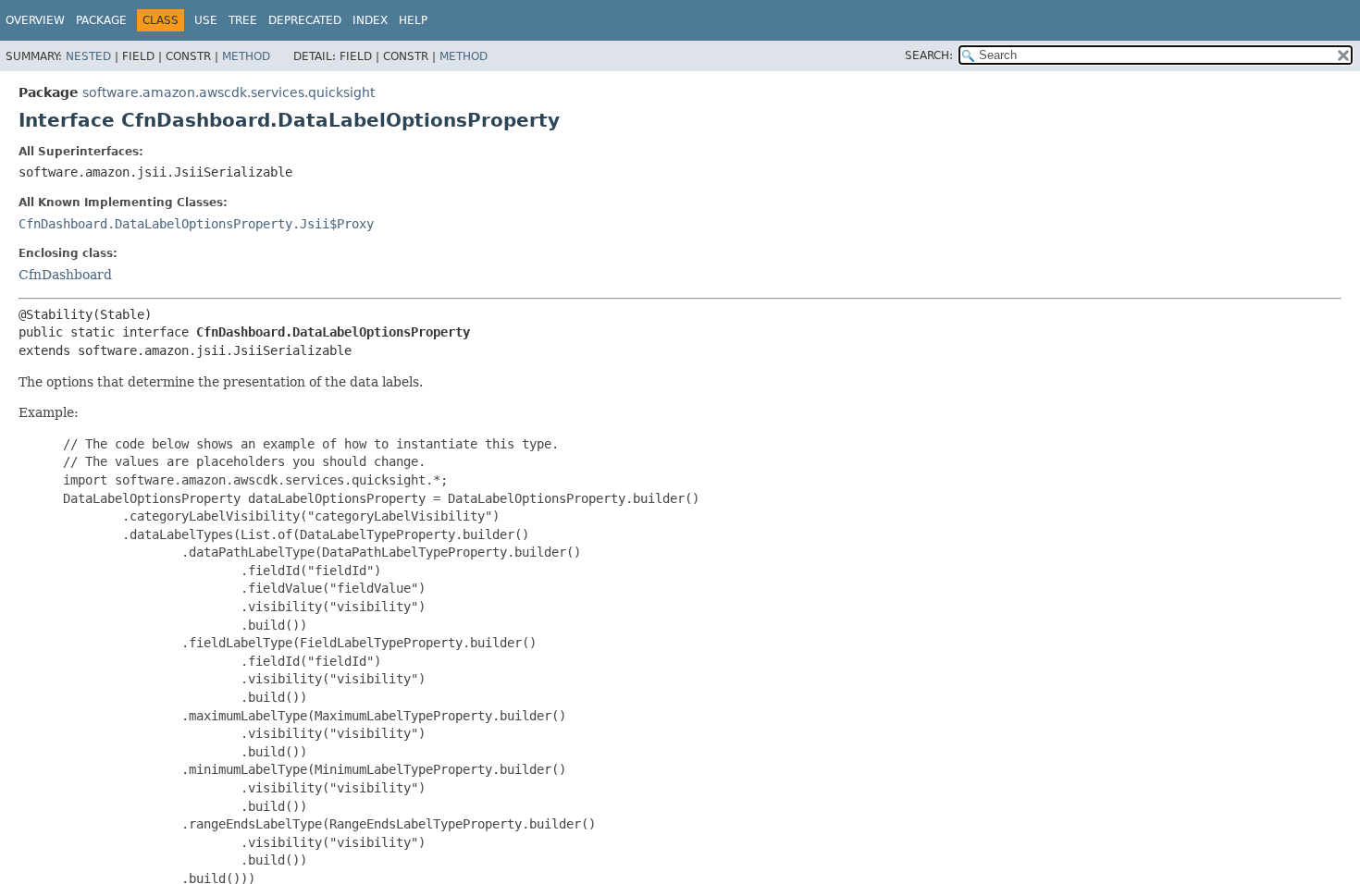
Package (101, 20)
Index (370, 20)
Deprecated (304, 20)
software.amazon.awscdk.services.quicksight (228, 92)
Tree (243, 20)
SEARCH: (929, 55)
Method (246, 56)
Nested (88, 56)
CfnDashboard (65, 274)
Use (205, 20)
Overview (35, 20)
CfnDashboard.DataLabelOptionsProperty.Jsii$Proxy (196, 223)
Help (413, 20)
